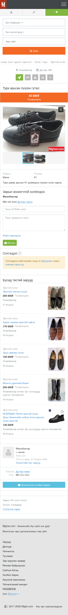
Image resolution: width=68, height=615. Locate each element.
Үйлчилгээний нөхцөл (15, 584)
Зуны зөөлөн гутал (13, 352)
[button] (39, 158)
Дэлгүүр (7, 546)
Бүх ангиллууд (14, 32)
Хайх (35, 51)
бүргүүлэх (46, 261)
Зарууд (7, 541)
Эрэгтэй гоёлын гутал (15, 291)
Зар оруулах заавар (14, 560)
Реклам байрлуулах (14, 565)
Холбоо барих (11, 574)
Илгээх (11, 242)
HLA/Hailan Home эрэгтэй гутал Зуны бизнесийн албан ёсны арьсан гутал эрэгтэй (23, 417)
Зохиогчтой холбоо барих (35, 485)
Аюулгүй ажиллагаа (14, 579)
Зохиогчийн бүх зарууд (28, 462)
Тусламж (8, 556)
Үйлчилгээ (8, 551)
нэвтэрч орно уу (15, 264)
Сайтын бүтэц (10, 570)
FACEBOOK (9, 589)
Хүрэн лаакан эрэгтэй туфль (19, 322)
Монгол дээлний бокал (16, 383)
